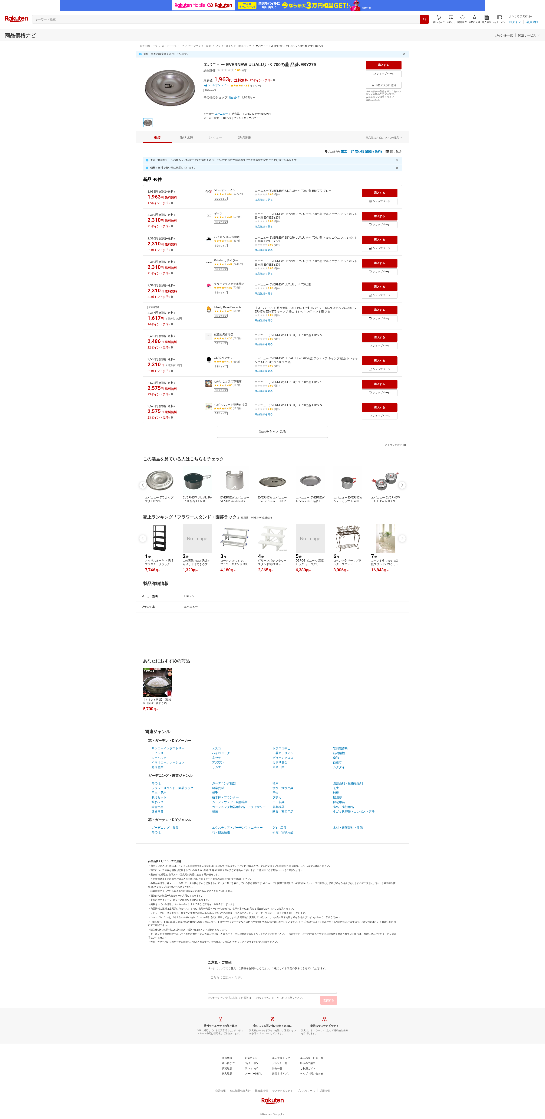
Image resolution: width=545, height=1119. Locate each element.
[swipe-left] (142, 485)
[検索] (424, 19)
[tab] (157, 137)
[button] (451, 19)
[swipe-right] (402, 485)
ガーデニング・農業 (199, 46)
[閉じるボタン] (404, 54)
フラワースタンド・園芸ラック (233, 46)
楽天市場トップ (149, 46)
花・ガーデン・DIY (173, 46)
